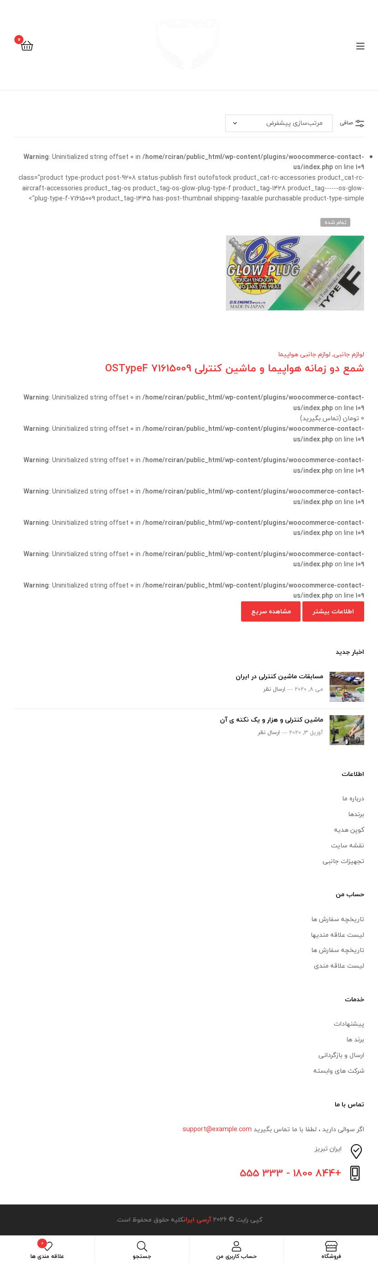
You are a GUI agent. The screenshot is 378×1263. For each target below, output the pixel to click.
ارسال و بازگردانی (341, 1055)
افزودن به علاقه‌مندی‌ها (200, 280)
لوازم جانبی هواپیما (304, 354)
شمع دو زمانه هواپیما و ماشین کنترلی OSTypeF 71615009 (234, 368)
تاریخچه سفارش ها (337, 919)
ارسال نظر (274, 689)
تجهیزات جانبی (343, 861)
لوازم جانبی (349, 354)
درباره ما (353, 798)
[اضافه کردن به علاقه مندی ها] (223, 280)
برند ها (355, 1039)
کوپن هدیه (349, 829)
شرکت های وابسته (338, 1070)
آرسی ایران (197, 1219)
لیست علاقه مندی (339, 965)
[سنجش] (177, 280)
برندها (356, 814)
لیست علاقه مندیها (337, 934)
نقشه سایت (347, 845)
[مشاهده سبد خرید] (27, 45)
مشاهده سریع (155, 280)
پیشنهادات (349, 1023)
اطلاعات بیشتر (333, 611)
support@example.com (217, 1129)
